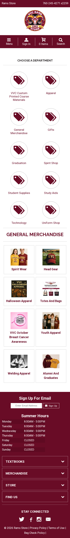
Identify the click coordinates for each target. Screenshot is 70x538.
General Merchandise (19, 131)
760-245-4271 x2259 (55, 3)
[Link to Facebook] (30, 520)
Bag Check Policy (34, 532)
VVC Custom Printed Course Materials (19, 96)
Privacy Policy (38, 528)
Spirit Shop (51, 163)
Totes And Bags (51, 301)
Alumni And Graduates (51, 376)
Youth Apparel (51, 332)
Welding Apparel (19, 373)
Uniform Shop (51, 222)
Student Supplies (19, 193)
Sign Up (52, 405)
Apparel (51, 93)
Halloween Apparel (19, 301)
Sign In (26, 44)
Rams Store (9, 3)
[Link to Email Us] (48, 520)
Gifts (51, 129)
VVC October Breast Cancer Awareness (19, 337)
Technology (19, 222)
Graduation (19, 163)
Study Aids (51, 193)
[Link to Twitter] (21, 520)
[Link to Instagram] (39, 520)
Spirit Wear (19, 269)
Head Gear (51, 269)
